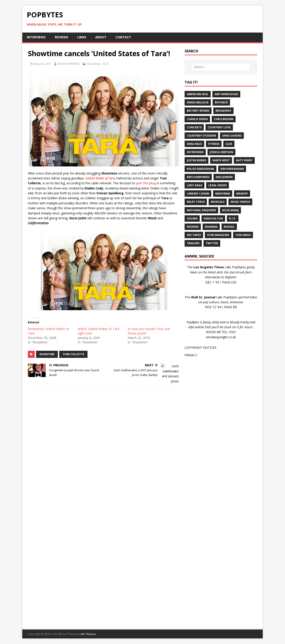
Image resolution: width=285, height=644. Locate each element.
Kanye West (221, 160)
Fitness (213, 144)
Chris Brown (223, 119)
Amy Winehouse (226, 94)
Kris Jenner (224, 177)
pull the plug (146, 183)
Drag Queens (232, 135)
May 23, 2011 (42, 64)
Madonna (222, 193)
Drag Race (194, 144)
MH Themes (88, 634)
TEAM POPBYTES (69, 64)
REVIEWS (61, 37)
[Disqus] (103, 451)
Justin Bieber (196, 160)
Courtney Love (219, 127)
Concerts (194, 127)
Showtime (93, 64)
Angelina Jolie (198, 102)
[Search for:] (221, 67)
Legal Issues (217, 185)
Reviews (193, 227)
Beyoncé (221, 102)
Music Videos (240, 202)
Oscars (192, 218)
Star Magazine (218, 235)
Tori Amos (243, 235)
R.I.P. (232, 218)
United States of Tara (100, 178)
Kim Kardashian (232, 169)
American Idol (197, 94)
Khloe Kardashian (200, 169)
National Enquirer (201, 210)
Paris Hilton (213, 218)
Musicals (217, 202)
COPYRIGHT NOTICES (200, 347)
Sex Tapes (194, 235)
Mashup (242, 193)
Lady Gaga (194, 185)
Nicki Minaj (230, 210)
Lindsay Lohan (198, 193)
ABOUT (100, 37)
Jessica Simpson (221, 152)
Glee (229, 144)
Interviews (195, 152)
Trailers (193, 243)
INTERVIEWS (36, 37)
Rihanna (211, 227)
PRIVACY (191, 355)
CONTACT (123, 37)
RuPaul (229, 227)
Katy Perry (244, 160)
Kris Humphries (198, 177)
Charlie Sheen (197, 119)
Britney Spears (198, 111)
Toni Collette (73, 354)
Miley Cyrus (196, 202)
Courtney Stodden (201, 135)
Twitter (212, 243)
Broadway (223, 111)
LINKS (81, 37)
